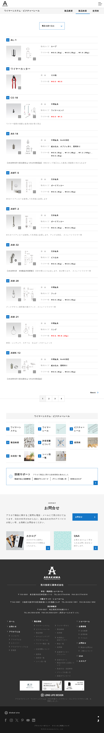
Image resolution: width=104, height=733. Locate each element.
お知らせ (12, 626)
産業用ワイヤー (63, 653)
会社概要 (84, 631)
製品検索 (83, 10)
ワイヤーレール (42, 640)
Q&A (7, 3)
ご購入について (87, 651)
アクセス (84, 638)
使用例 (96, 10)
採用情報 (84, 634)
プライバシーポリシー (42, 726)
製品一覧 (60, 644)
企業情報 (82, 626)
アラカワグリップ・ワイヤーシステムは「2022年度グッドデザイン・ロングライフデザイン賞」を (53, 700)
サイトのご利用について (61, 726)
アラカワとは (14, 631)
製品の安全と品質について (65, 664)
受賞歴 (13, 650)
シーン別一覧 (41, 661)
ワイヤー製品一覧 (43, 644)
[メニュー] (100, 4)
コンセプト (15, 636)
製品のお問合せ (87, 647)
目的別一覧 (40, 658)
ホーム (12, 621)
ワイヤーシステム (43, 625)
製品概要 (68, 10)
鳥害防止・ (62, 638)
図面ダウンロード (64, 676)
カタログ (60, 3)
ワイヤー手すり (63, 625)
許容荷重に (43, 649)
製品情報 (37, 621)
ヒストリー (15, 643)
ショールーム (84, 621)
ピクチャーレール (43, 629)
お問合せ (82, 643)
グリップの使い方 (64, 672)
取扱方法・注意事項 (65, 669)
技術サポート (62, 660)
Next (93, 392)
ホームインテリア (43, 636)
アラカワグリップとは (19, 647)
